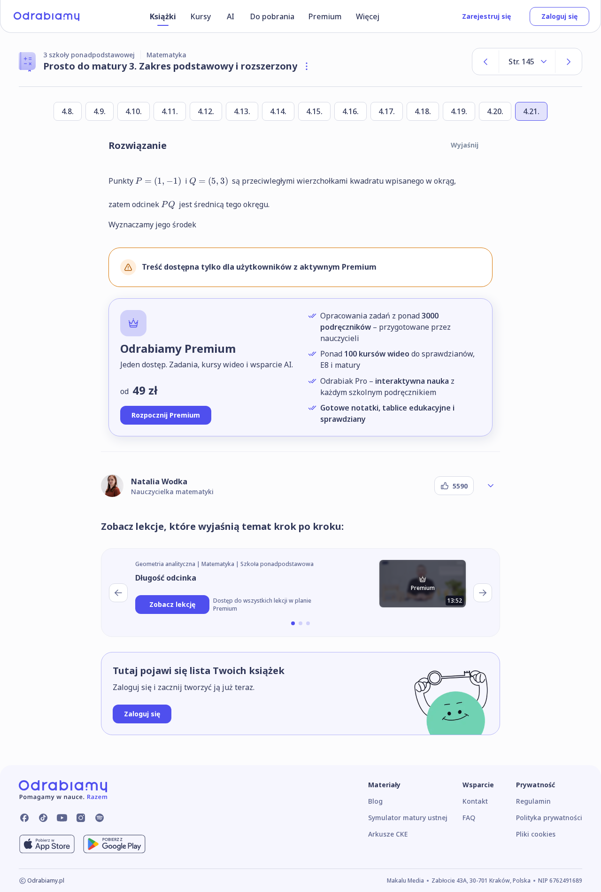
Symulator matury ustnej (407, 817)
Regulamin (533, 801)
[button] (293, 623)
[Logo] (46, 16)
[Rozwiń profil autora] (490, 485)
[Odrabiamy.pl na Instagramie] (80, 817)
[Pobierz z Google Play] (114, 844)
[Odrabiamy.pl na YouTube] (62, 817)
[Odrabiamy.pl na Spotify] (99, 817)
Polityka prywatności (549, 817)
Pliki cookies (535, 834)
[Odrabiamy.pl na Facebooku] (24, 817)
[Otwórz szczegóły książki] (306, 66)
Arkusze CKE (388, 834)
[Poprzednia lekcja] (118, 592)
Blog (375, 801)
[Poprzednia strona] (485, 61)
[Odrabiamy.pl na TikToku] (43, 817)
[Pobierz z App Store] (47, 844)
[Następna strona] (568, 61)
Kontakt (475, 801)
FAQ (468, 817)
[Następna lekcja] (482, 592)
